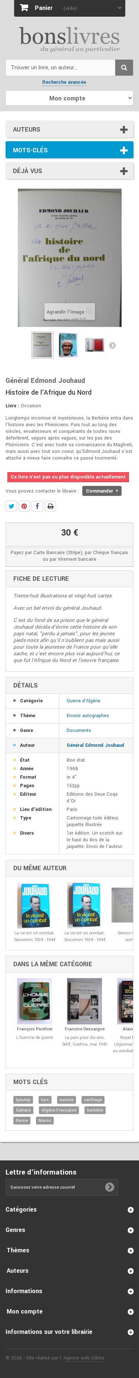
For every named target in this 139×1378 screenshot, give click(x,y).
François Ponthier (35, 1029)
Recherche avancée (64, 82)
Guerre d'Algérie (83, 701)
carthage (93, 1100)
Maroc (45, 1120)
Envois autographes (88, 715)
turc (45, 1100)
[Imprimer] (50, 506)
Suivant (112, 345)
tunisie (66, 1100)
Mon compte (25, 1311)
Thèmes (18, 1250)
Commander (100, 491)
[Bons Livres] (69, 39)
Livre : (12, 406)
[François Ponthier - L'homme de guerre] (34, 1001)
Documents (79, 730)
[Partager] (37, 506)
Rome (22, 1120)
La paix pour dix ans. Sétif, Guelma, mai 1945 (84, 1040)
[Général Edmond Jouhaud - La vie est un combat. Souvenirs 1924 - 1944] (34, 905)
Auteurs (26, 129)
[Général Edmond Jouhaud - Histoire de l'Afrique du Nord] (42, 345)
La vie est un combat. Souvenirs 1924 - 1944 (34, 936)
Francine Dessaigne (85, 1029)
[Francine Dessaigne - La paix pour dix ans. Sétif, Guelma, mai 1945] (85, 1001)
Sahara (23, 1110)
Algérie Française (59, 1110)
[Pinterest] (24, 506)
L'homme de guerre (34, 1037)
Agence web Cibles (84, 1358)
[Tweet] (11, 506)
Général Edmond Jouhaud (95, 745)
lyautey (23, 1100)
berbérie (95, 1110)
